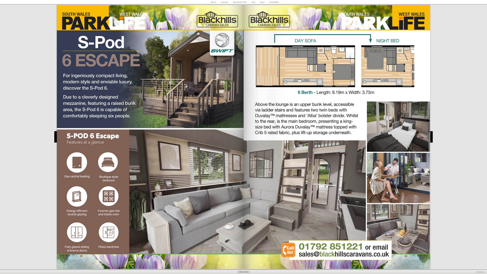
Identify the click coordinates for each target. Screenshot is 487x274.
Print (253, 2)
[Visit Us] (269, 20)
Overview (224, 2)
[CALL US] (330, 246)
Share (262, 2)
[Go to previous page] (235, 272)
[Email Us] (343, 255)
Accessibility (274, 2)
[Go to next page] (252, 272)
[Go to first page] (231, 272)
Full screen (480, 272)
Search (213, 2)
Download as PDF (240, 2)
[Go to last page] (256, 272)
